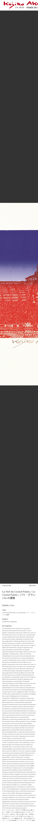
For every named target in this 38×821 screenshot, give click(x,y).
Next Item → (33, 586)
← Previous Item (6, 586)
